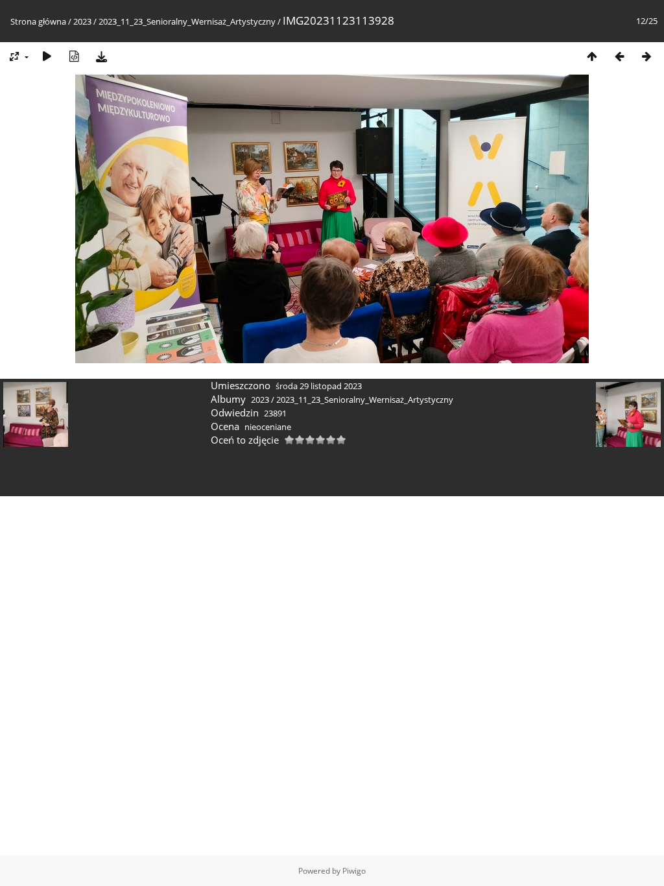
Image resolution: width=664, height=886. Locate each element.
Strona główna (38, 21)
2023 (82, 21)
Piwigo (354, 870)
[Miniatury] (592, 56)
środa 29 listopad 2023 (319, 386)
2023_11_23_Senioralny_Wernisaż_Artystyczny (187, 21)
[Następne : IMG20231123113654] (646, 56)
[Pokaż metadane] (74, 56)
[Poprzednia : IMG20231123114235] (619, 56)
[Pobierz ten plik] (101, 56)
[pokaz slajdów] (46, 56)
